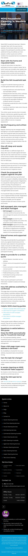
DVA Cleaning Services (9, 430)
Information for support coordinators (13, 310)
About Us (6, 406)
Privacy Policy (8, 547)
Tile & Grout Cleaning (9, 457)
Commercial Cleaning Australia (12, 433)
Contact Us (6, 416)
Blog (4, 413)
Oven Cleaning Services (10, 450)
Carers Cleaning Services (10, 437)
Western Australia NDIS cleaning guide (14, 308)
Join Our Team (21, 9)
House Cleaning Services (10, 426)
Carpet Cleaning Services (10, 454)
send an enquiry (16, 381)
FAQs (4, 409)
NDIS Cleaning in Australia (10, 440)
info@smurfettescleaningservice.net (14, 486)
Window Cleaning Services (11, 447)
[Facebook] (3, 507)
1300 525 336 (22, 6)
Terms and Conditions (17, 547)
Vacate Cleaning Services (10, 420)
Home (5, 402)
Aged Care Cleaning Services (11, 444)
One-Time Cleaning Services (11, 423)
